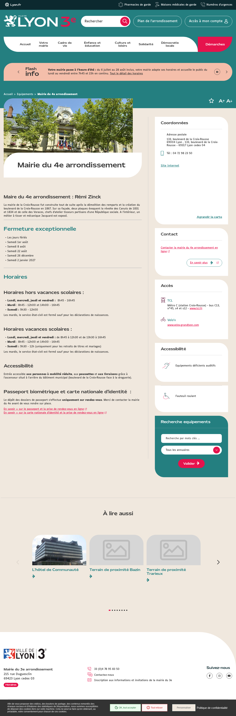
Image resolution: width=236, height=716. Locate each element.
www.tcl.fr (196, 308)
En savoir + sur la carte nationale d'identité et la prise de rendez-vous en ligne (54, 413)
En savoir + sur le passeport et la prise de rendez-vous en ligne (44, 409)
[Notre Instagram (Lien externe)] (219, 676)
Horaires (11, 684)
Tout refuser (157, 707)
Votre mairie (43, 44)
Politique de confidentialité (212, 707)
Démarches (215, 44)
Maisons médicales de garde (178, 5)
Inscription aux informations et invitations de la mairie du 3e (133, 680)
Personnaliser (184, 707)
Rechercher (94, 21)
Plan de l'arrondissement (158, 21)
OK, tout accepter (127, 707)
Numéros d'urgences (219, 5)
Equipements (25, 94)
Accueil (25, 44)
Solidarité (146, 44)
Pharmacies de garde (137, 5)
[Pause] (217, 72)
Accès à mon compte (206, 21)
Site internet (170, 165)
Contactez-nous (104, 675)
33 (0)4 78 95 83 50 (106, 669)
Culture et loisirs (123, 44)
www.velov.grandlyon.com (183, 325)
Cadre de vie (65, 44)
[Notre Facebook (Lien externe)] (210, 676)
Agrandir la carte (209, 217)
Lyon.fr (15, 4)
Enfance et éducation (92, 44)
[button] (18, 72)
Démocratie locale (170, 44)
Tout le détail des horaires (126, 73)
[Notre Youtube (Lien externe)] (229, 676)
